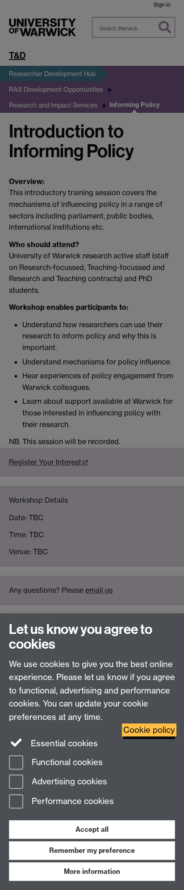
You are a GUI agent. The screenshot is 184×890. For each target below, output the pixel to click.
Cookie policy (149, 730)
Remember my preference (92, 850)
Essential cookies (63, 743)
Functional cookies (66, 762)
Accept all (92, 829)
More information (92, 871)
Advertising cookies (68, 782)
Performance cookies (71, 801)
